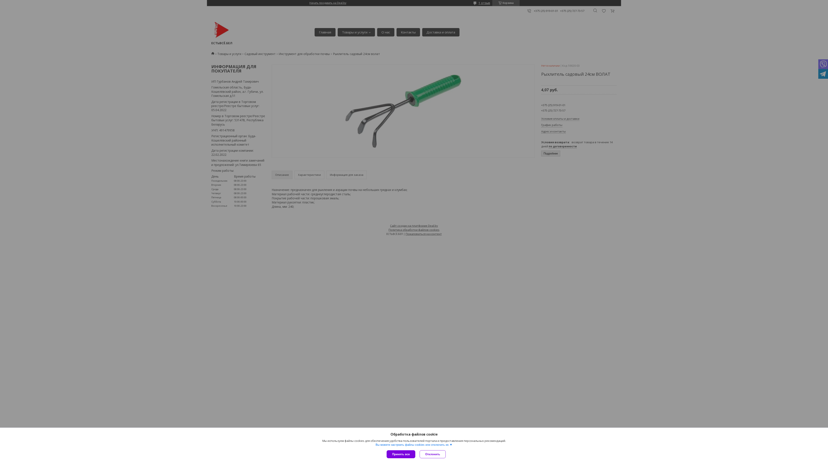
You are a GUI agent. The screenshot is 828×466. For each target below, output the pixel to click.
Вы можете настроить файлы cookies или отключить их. (413, 444)
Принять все (401, 454)
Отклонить (432, 454)
